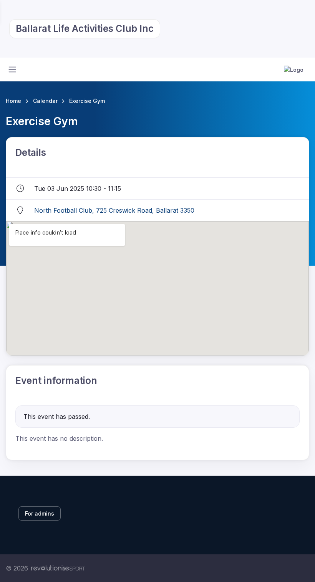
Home (13, 101)
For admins (39, 513)
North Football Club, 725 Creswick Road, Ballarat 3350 (114, 210)
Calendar (45, 101)
